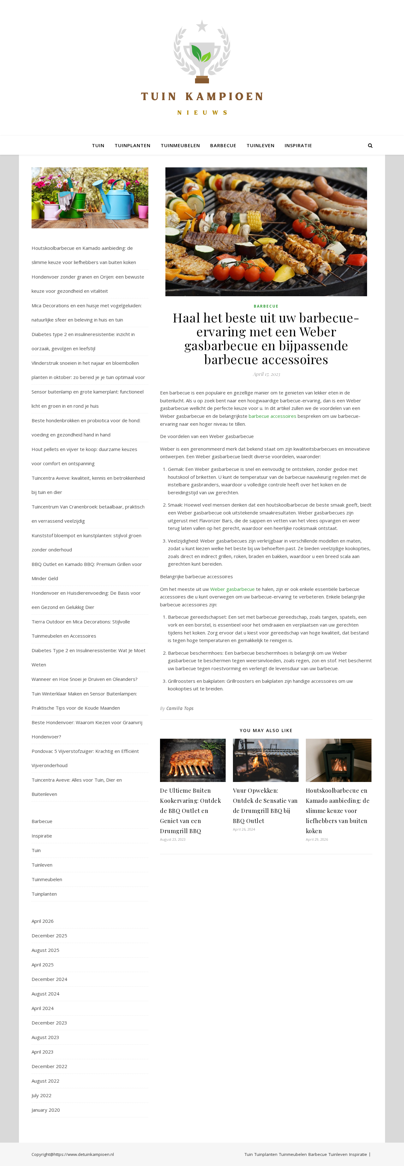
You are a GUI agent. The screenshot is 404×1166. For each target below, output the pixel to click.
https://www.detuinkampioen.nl (84, 1154)
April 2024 (43, 1008)
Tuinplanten (133, 145)
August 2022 (45, 1081)
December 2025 (49, 935)
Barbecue (223, 145)
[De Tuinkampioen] (202, 68)
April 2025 (43, 964)
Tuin (98, 145)
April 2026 (43, 921)
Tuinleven (261, 145)
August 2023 (45, 1037)
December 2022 (49, 1066)
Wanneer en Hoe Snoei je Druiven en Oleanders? (85, 679)
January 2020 (46, 1110)
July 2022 (41, 1095)
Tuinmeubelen (180, 145)
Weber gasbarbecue (232, 589)
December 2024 (49, 979)
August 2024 (45, 993)
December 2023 (49, 1022)
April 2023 (43, 1052)
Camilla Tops (180, 708)
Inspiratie (298, 145)
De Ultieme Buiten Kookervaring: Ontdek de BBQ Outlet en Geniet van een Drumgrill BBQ (190, 811)
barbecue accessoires (272, 416)
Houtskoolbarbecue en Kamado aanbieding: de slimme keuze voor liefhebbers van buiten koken (338, 811)
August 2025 (45, 950)
